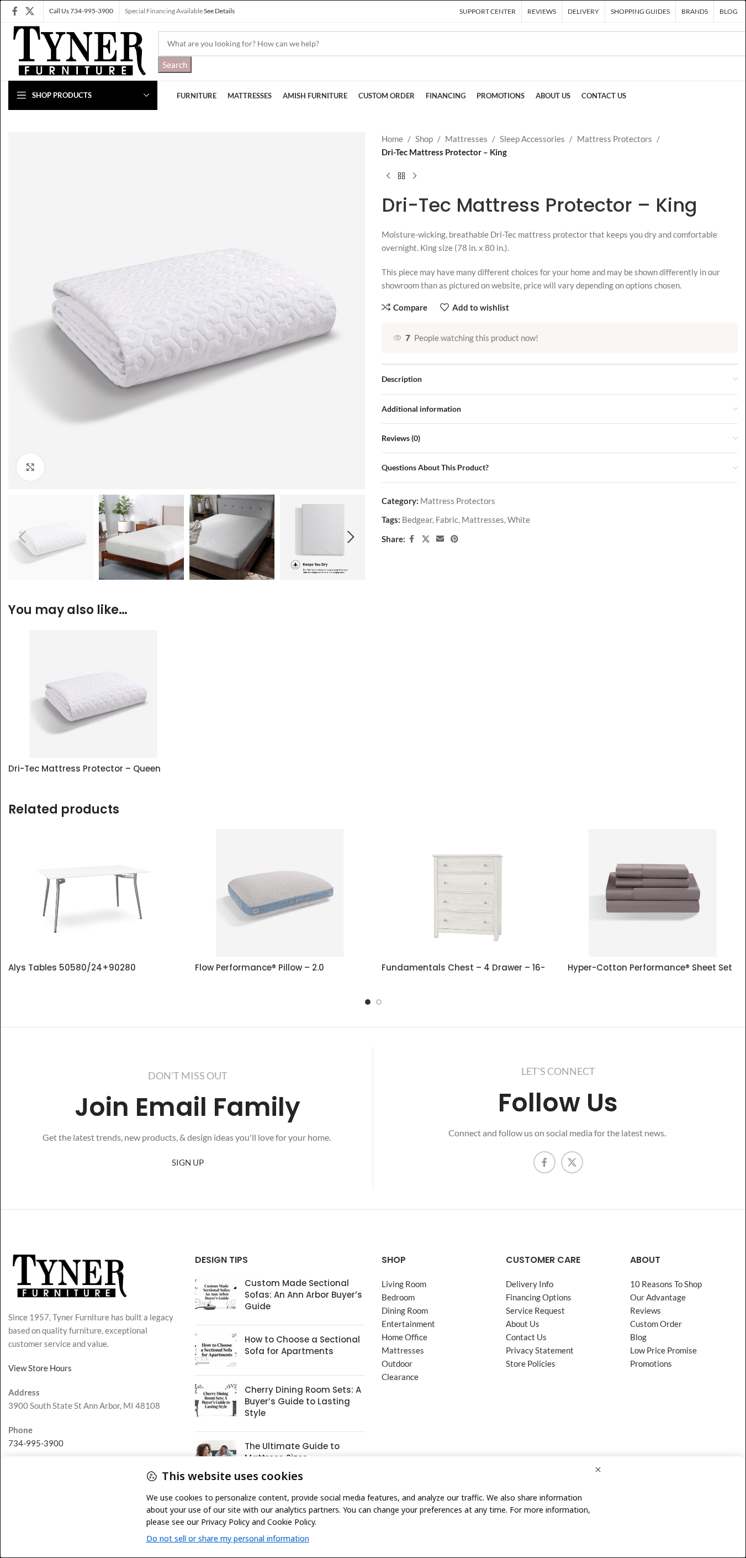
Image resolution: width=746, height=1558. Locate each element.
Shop (424, 139)
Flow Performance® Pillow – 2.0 (259, 967)
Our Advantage (658, 1297)
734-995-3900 (36, 1443)
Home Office (404, 1337)
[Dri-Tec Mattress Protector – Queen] (93, 694)
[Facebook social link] (15, 11)
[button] (22, 537)
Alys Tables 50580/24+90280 (72, 967)
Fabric (447, 519)
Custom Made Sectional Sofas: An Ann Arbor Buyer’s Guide (303, 1294)
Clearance (400, 1377)
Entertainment (408, 1324)
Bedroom (398, 1297)
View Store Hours (40, 1368)
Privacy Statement (540, 1350)
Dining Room (405, 1310)
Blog (638, 1337)
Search (174, 65)
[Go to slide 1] (368, 1002)
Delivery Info (529, 1284)
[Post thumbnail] (215, 1296)
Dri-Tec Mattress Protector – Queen (84, 768)
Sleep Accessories (532, 139)
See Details (219, 11)
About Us (522, 1324)
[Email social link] (440, 539)
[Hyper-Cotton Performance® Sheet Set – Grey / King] (653, 893)
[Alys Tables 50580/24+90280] (93, 893)
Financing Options (539, 1297)
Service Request (535, 1310)
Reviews (645, 1310)
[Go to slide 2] (379, 1002)
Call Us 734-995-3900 (81, 11)
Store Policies (530, 1363)
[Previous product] (388, 176)
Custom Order (656, 1324)
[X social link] (30, 11)
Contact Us (526, 1337)
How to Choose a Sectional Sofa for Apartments (302, 1345)
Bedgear (417, 519)
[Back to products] (401, 176)
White (518, 519)
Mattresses (466, 139)
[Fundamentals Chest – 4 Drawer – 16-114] (467, 893)
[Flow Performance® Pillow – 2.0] (280, 893)
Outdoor (397, 1363)
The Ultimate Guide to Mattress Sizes (292, 1451)
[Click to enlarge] (30, 467)
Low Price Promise (663, 1350)
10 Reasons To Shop (666, 1284)
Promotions (651, 1363)
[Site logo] (77, 50)
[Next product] (414, 176)
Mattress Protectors (614, 139)
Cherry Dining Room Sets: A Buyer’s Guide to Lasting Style (303, 1401)
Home (392, 139)
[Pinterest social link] (454, 539)
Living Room (404, 1284)
